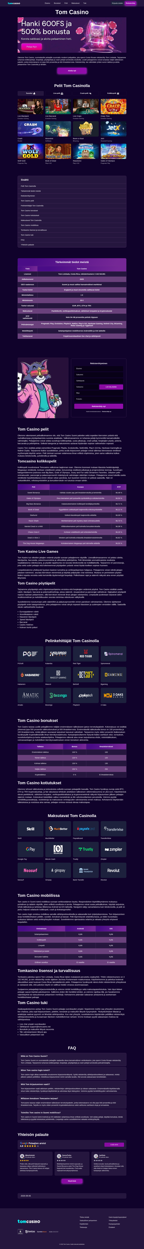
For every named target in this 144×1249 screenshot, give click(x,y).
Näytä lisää (72, 1181)
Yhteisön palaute (27, 245)
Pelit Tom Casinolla (28, 186)
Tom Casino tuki (27, 235)
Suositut (29, 93)
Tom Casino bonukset (29, 211)
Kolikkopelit (111, 93)
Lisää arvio (114, 1144)
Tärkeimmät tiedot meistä (31, 191)
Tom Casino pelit (27, 201)
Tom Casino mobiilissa (29, 225)
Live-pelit (56, 93)
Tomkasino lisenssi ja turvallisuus (34, 230)
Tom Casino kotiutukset (30, 215)
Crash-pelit (84, 93)
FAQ (22, 240)
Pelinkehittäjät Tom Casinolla (32, 206)
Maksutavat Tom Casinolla (31, 220)
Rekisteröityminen (28, 196)
